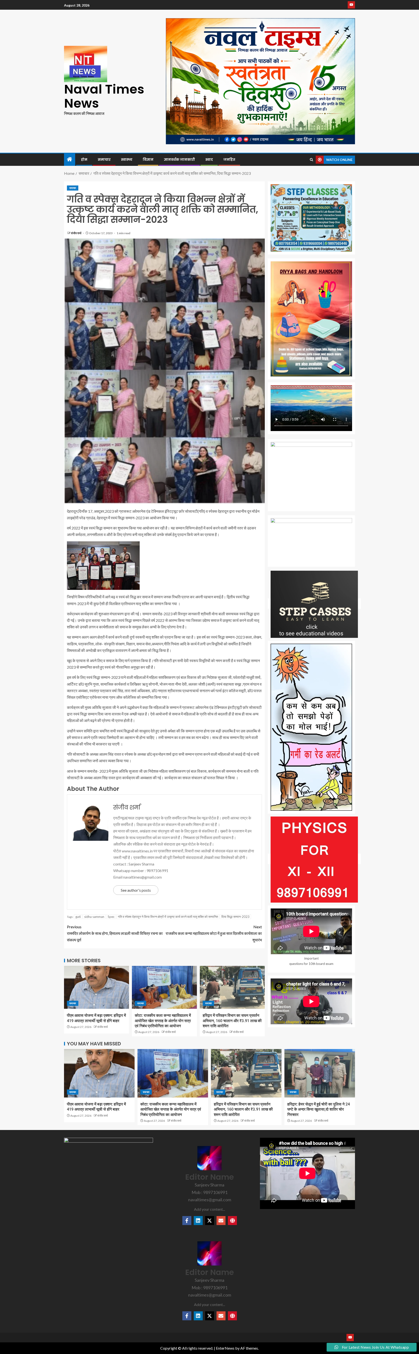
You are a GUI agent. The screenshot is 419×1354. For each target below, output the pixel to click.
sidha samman (94, 917)
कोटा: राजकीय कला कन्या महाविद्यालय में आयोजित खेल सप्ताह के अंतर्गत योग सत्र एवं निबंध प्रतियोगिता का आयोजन (163, 1020)
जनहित (229, 159)
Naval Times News (104, 96)
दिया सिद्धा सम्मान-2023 (235, 917)
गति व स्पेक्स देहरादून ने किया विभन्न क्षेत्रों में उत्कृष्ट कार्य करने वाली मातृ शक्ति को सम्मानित (168, 917)
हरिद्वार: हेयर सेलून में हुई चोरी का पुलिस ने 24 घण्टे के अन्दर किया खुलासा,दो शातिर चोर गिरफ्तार (318, 1109)
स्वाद (209, 159)
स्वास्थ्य (126, 159)
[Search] (311, 159)
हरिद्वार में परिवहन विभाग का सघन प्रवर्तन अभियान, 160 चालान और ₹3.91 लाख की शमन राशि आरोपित (232, 1020)
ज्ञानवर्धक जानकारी (179, 159)
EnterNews (225, 1348)
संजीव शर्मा (76, 233)
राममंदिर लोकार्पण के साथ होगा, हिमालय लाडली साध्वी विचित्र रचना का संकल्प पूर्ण (115, 933)
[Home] (69, 159)
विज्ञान (148, 159)
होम (84, 159)
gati (78, 917)
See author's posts (136, 890)
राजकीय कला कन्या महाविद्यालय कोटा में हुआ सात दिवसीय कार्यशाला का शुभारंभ (214, 933)
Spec (111, 917)
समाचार (104, 159)
